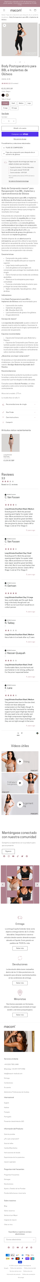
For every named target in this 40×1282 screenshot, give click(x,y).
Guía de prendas (9, 1134)
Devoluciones (8, 1184)
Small (13, 103)
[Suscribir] (33, 1239)
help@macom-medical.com (13, 1073)
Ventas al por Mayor (11, 1215)
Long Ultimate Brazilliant (8, 455)
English (6, 1103)
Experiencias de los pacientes (14, 1157)
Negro (3, 95)
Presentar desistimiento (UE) (14, 1121)
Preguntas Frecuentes (11, 1175)
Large (29, 103)
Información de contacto (14, 1274)
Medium (21, 103)
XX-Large (14, 108)
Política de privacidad (30, 1268)
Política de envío (27, 1271)
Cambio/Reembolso (10, 1148)
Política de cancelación (28, 1274)
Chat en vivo (8, 1224)
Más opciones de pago (20, 139)
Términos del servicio (15, 1271)
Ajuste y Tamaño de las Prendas (14, 1188)
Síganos (8, 851)
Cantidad (4, 117)
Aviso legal (21, 1277)
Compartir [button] (3, 422)
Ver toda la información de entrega (19, 181)
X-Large (5, 108)
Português (7, 1117)
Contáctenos (8, 1083)
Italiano (6, 1107)
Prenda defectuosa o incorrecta (15, 1193)
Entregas (7, 1179)
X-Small (5, 103)
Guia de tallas (8, 1143)
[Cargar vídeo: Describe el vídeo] (20, 761)
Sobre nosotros (9, 1211)
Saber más (20, 948)
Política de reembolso (16, 1268)
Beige (7, 95)
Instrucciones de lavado (12, 1153)
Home (3, 15)
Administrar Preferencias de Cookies (16, 1092)
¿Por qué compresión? (11, 1139)
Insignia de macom (10, 1220)
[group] (20, 480)
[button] (4, 10)
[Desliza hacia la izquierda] (15, 62)
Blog (5, 1206)
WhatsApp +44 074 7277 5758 (14, 1069)
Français (7, 1112)
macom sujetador (10, 1162)
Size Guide (5, 114)
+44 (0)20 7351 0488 (11, 1064)
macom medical (18, 1265)
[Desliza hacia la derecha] (24, 62)
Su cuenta (7, 1087)
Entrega (7, 1078)
